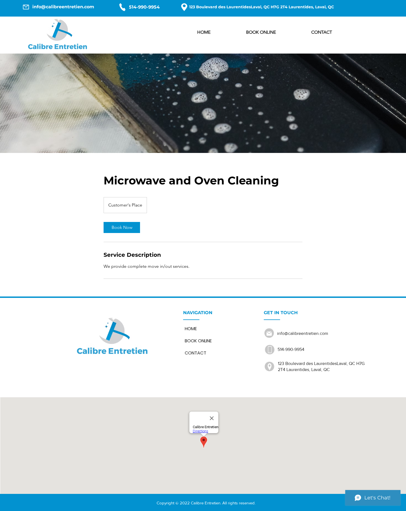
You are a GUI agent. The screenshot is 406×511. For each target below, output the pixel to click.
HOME (191, 328)
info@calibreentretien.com (63, 6)
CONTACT (195, 353)
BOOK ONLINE (198, 341)
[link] (122, 227)
